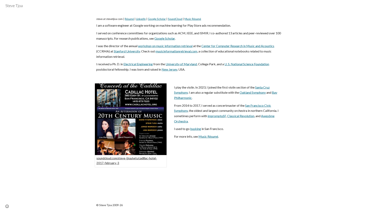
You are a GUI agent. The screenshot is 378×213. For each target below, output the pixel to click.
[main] (189, 45)
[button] (7, 206)
